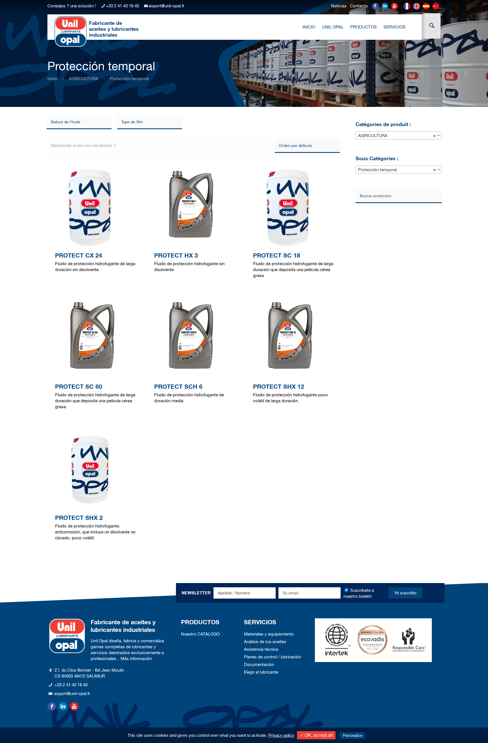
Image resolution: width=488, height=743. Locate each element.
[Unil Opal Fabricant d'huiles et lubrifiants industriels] (70, 31)
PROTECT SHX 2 (79, 517)
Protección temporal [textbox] (397, 169)
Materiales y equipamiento (269, 634)
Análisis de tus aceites (265, 641)
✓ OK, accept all (316, 735)
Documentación (259, 664)
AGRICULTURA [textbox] (397, 135)
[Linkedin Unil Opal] (385, 6)
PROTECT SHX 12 (278, 386)
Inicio (52, 78)
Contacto (359, 5)
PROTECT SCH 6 (178, 386)
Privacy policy (281, 735)
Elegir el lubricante (261, 672)
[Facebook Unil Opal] (375, 6)
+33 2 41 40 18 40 (122, 5)
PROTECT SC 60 (78, 386)
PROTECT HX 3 (176, 255)
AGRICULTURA (83, 78)
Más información (136, 658)
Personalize (352, 735)
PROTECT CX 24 (78, 255)
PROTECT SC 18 (276, 255)
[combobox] (399, 135)
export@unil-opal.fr (166, 5)
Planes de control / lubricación (272, 656)
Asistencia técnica (261, 649)
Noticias (339, 5)
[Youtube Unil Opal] (394, 6)
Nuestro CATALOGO (200, 634)
